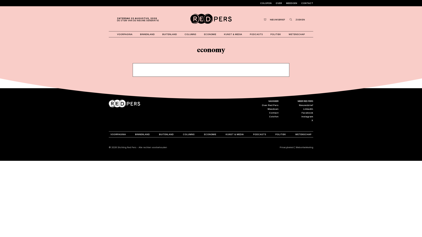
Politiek (276, 34)
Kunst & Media (233, 34)
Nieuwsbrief (306, 105)
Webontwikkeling (304, 147)
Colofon (266, 3)
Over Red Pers (270, 105)
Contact (307, 3)
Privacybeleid (287, 147)
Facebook (307, 112)
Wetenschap (297, 34)
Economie (210, 34)
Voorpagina (125, 34)
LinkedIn (308, 109)
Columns (190, 34)
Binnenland (147, 34)
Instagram (307, 116)
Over (279, 3)
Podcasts (256, 34)
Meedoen (291, 3)
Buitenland (169, 34)
